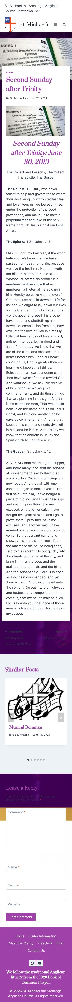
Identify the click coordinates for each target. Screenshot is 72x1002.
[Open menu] (55, 25)
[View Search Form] (64, 24)
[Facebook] (32, 963)
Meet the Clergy (21, 943)
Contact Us (36, 950)
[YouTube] (39, 963)
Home (20, 936)
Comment (17, 812)
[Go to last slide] (11, 717)
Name (14, 867)
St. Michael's (18, 98)
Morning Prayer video (55, 637)
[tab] (28, 760)
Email (13, 886)
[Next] (61, 717)
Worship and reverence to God (18, 637)
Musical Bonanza (25, 727)
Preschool (45, 943)
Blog (9, 72)
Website (14, 904)
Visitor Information (42, 936)
